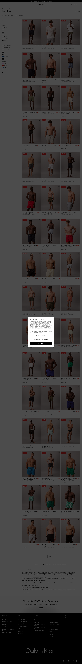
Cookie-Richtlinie (48, 331)
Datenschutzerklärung (37, 332)
